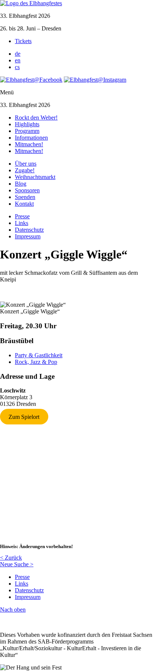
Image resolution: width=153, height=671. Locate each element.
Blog (20, 183)
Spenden (25, 197)
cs (17, 67)
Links (21, 223)
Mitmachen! (29, 144)
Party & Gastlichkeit (38, 355)
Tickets (23, 41)
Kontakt (24, 204)
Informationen (31, 137)
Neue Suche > (16, 564)
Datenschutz (29, 230)
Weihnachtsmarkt (35, 177)
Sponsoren (27, 190)
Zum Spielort (24, 416)
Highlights (27, 124)
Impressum (27, 236)
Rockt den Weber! (36, 117)
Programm (27, 131)
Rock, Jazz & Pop (36, 362)
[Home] (31, 3)
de (17, 54)
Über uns (25, 163)
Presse (22, 216)
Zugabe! (25, 170)
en (17, 60)
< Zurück (11, 557)
